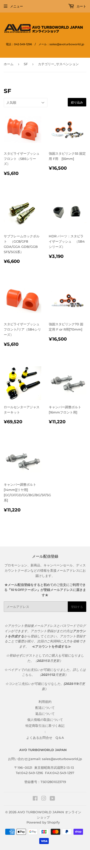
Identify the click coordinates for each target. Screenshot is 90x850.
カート (81, 6)
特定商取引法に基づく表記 (45, 726)
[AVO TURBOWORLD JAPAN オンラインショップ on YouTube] (52, 799)
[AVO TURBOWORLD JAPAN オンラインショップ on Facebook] (35, 799)
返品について (45, 714)
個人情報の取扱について (45, 720)
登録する (77, 607)
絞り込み (77, 102)
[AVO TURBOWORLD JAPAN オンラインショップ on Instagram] (43, 799)
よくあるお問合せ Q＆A (45, 738)
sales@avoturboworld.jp (62, 759)
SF (26, 64)
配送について (45, 708)
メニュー (16, 6)
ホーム (9, 64)
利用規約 (45, 702)
